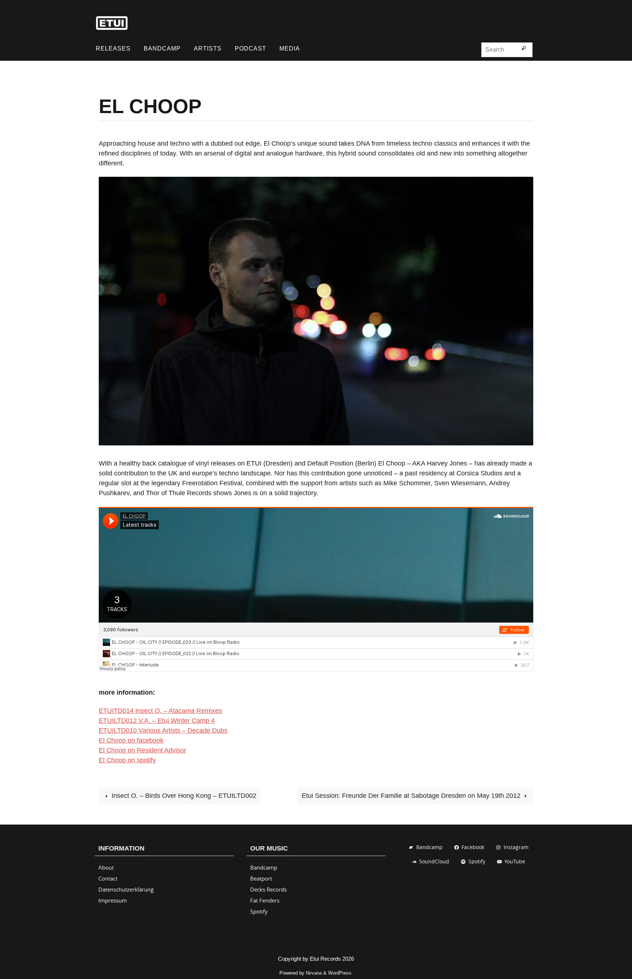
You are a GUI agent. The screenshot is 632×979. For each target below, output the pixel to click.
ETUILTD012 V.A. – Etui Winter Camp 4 (157, 720)
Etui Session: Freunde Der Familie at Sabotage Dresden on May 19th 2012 (412, 795)
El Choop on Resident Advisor (142, 750)
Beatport (261, 878)
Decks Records (268, 889)
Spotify (259, 911)
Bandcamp (263, 867)
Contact (107, 878)
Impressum (112, 900)
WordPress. (340, 973)
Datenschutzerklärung (126, 889)
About (106, 867)
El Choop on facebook (131, 740)
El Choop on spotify (127, 760)
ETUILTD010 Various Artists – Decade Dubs (163, 730)
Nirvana (314, 973)
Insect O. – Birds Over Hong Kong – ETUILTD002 (183, 795)
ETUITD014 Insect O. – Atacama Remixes (160, 710)
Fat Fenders (264, 900)
